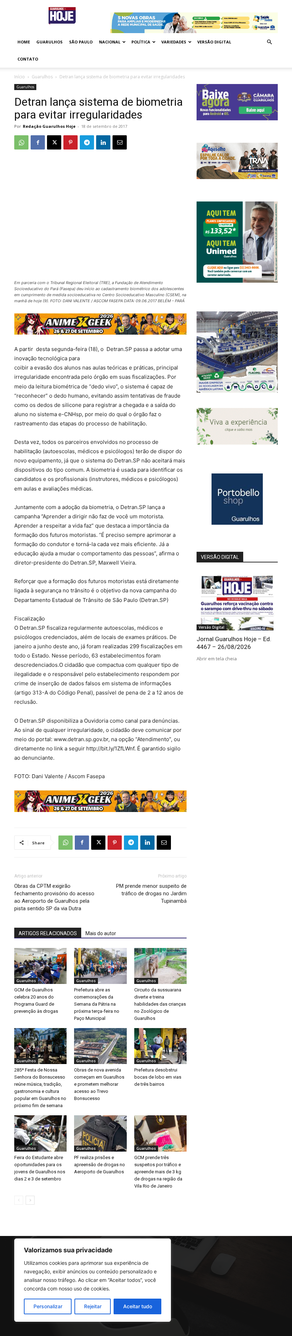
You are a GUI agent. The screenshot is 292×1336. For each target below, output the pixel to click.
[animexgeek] (100, 332)
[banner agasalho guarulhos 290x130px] (237, 177)
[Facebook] (38, 142)
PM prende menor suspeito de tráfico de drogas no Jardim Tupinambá (151, 893)
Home (23, 41)
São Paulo (81, 41)
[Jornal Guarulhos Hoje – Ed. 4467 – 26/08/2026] (237, 601)
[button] (269, 42)
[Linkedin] (103, 142)
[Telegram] (87, 142)
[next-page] (30, 1200)
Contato (27, 59)
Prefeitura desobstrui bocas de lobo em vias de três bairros (157, 1077)
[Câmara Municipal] (237, 118)
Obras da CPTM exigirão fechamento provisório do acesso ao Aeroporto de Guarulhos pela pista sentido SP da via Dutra (54, 897)
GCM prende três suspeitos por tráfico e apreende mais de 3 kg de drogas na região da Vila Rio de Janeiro (158, 1172)
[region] (92, 1280)
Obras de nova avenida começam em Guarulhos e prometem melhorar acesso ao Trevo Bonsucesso (99, 1084)
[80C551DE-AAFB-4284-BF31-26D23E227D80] (237, 280)
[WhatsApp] (21, 142)
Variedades (173, 41)
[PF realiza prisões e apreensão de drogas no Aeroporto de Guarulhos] (100, 1133)
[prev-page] (18, 1200)
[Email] (120, 142)
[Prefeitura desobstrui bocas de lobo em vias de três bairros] (160, 1046)
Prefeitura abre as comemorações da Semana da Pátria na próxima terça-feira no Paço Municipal (96, 1004)
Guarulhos (49, 41)
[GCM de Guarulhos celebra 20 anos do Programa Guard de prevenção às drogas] (40, 966)
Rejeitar (92, 1306)
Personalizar (47, 1306)
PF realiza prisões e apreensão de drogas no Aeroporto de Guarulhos (99, 1164)
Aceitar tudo (137, 1306)
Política (140, 41)
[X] (54, 142)
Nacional (109, 41)
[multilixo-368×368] (237, 390)
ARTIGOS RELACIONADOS (48, 933)
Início (19, 77)
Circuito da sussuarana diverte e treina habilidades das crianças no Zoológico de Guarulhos (160, 1004)
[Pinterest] (70, 142)
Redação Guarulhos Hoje (49, 126)
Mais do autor (100, 933)
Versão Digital (214, 41)
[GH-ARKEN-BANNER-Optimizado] (237, 442)
